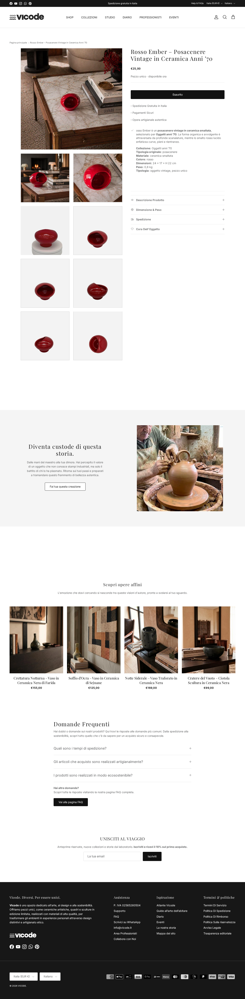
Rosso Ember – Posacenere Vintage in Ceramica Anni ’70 (58, 42)
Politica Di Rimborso (215, 916)
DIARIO (127, 17)
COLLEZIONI (89, 17)
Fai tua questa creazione (65, 486)
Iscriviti (152, 856)
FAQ (116, 916)
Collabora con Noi (125, 939)
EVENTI (174, 17)
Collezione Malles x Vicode (127, 3)
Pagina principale (18, 42)
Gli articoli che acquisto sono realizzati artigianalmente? (98, 762)
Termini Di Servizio (214, 905)
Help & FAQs (197, 3)
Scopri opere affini (122, 584)
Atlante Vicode (166, 905)
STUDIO (110, 17)
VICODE (22, 985)
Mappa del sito (166, 933)
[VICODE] (27, 17)
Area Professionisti (125, 933)
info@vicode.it (123, 927)
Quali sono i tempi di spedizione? (80, 748)
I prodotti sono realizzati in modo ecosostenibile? (93, 775)
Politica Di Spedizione (216, 910)
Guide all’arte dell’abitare (172, 910)
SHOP (70, 17)
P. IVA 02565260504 (127, 905)
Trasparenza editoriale (217, 933)
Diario (160, 916)
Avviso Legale (212, 927)
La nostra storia (166, 927)
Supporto (119, 910)
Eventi (160, 922)
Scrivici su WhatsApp (127, 922)
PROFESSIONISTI (151, 17)
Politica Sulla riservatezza (219, 922)
